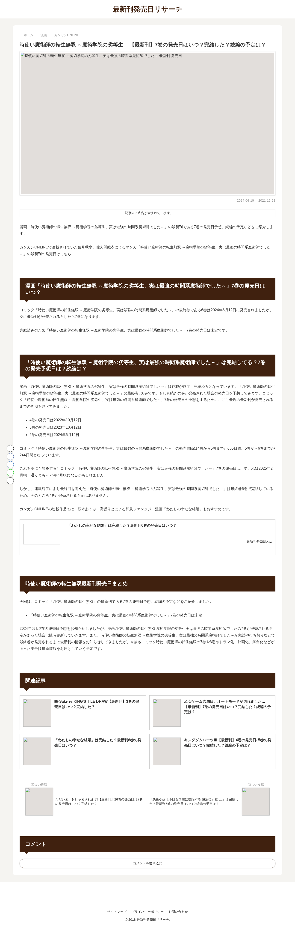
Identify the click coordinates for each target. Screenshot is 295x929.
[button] (10, 480)
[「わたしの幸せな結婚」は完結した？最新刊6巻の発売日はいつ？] (41, 534)
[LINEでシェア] (10, 472)
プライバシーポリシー (147, 912)
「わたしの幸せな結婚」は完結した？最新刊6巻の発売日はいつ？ (122, 525)
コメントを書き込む (147, 863)
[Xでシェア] (10, 448)
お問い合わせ (178, 912)
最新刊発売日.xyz (259, 541)
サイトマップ (117, 912)
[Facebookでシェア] (10, 456)
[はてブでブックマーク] (10, 464)
